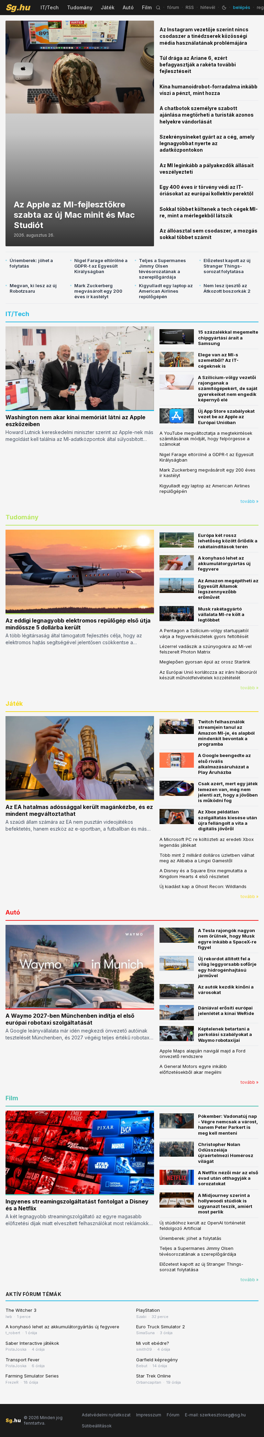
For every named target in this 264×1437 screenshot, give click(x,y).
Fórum (173, 1414)
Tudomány (79, 7)
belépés (241, 7)
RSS (190, 7)
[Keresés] (158, 7)
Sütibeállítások (97, 1425)
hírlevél (207, 7)
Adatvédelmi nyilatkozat (106, 1414)
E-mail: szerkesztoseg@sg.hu (215, 1414)
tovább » (249, 501)
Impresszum (148, 1414)
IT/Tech (50, 7)
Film (147, 7)
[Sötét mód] (224, 7)
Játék (107, 7)
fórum (173, 7)
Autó (128, 7)
